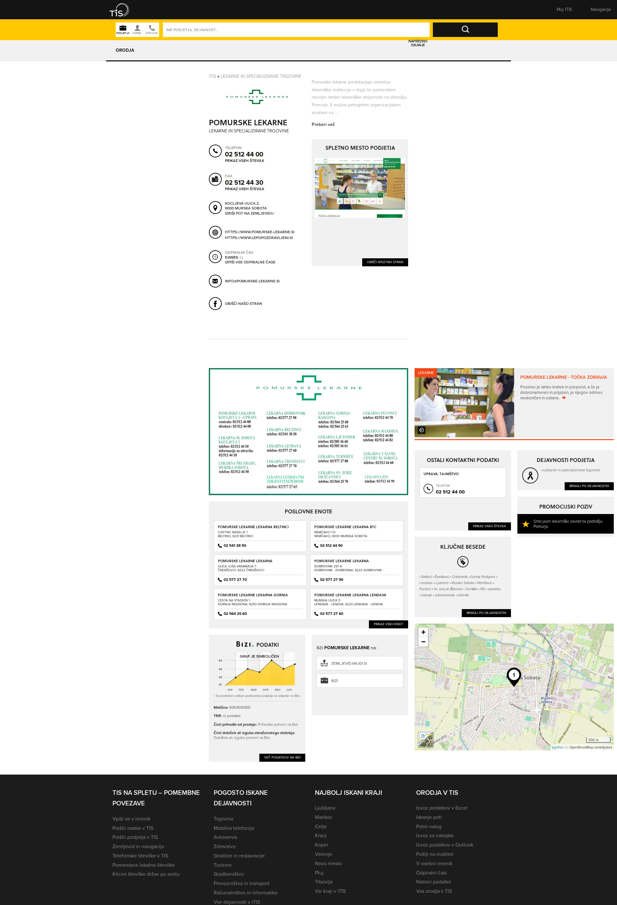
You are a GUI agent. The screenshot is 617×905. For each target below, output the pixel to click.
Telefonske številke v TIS (140, 855)
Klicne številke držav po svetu (146, 874)
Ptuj (319, 872)
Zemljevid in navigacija (138, 846)
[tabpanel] (514, 402)
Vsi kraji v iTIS (330, 891)
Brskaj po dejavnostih (589, 486)
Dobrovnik (460, 576)
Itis (212, 76)
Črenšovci (442, 576)
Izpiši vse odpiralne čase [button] (250, 262)
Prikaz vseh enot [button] (388, 624)
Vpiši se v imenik (131, 818)
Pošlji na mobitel (434, 854)
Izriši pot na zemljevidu (249, 213)
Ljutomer (442, 582)
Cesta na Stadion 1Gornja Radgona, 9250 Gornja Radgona (252, 602)
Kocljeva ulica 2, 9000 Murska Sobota (246, 206)
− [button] (423, 642)
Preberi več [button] (323, 124)
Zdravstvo (225, 846)
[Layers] (425, 739)
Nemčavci (484, 582)
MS (482, 588)
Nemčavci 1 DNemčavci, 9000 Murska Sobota (340, 534)
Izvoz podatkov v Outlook (444, 844)
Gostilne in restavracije (239, 855)
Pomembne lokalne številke (143, 865)
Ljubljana (325, 808)
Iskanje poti (429, 817)
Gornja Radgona (482, 576)
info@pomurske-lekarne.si (252, 281)
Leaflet (557, 747)
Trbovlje (324, 881)
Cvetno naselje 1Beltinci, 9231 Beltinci (235, 534)
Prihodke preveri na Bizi (278, 724)
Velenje (323, 854)
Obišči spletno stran (385, 262)
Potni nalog (429, 826)
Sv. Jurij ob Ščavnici (448, 588)
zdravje (426, 594)
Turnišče (471, 588)
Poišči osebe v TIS (132, 828)
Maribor (323, 817)
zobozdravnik (445, 594)
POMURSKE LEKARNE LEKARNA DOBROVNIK (341, 563)
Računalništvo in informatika (245, 892)
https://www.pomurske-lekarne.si (259, 232)
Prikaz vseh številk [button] (244, 161)
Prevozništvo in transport (242, 883)
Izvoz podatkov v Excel (442, 808)
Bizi (334, 681)
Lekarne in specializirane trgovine (261, 76)
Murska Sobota (463, 582)
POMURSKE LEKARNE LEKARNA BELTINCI (253, 526)
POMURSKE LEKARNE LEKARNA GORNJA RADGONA (253, 597)
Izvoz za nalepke (435, 835)
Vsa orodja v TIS (434, 891)
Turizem (223, 865)
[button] (123, 9)
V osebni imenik (434, 863)
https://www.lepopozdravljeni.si (259, 238)
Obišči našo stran (243, 303)
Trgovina (223, 818)
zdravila (463, 594)
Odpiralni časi (431, 872)
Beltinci (426, 576)
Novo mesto (328, 863)
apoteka (494, 588)
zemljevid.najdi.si (349, 663)
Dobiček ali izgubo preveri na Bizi (242, 737)
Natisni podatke (433, 881)
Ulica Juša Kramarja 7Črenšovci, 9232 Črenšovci (241, 568)
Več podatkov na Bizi (282, 757)
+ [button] (423, 632)
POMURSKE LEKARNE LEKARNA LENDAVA (350, 595)
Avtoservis (225, 837)
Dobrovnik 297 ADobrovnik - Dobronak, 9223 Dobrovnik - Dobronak (349, 570)
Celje (321, 826)
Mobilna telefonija (234, 828)
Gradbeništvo (229, 874)
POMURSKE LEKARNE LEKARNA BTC (345, 526)
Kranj (320, 835)
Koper (321, 844)
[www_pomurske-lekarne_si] (360, 188)
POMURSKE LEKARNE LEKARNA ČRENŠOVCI (245, 563)
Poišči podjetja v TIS (135, 837)
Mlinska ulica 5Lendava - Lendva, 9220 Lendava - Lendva (348, 602)
